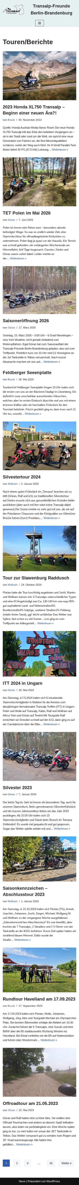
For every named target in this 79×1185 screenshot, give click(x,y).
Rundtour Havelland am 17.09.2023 (39, 999)
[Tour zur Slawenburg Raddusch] (39, 548)
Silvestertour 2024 (21, 476)
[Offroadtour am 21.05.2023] (39, 1072)
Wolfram (12, 483)
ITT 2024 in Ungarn (22, 683)
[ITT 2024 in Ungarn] (39, 653)
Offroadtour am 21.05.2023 (30, 1103)
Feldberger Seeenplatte (27, 372)
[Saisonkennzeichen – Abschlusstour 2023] (39, 858)
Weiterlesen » (60, 149)
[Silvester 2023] (39, 756)
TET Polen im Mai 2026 (27, 212)
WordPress (53, 1181)
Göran (11, 220)
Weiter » (66, 1163)
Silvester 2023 (17, 787)
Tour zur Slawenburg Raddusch (36, 577)
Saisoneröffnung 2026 (26, 320)
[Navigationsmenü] (39, 23)
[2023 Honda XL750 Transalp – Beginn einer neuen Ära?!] (39, 75)
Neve (22, 1181)
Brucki (11, 120)
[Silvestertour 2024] (39, 446)
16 (50, 1163)
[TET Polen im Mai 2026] (39, 181)
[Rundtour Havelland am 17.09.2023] (39, 970)
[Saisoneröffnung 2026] (39, 290)
